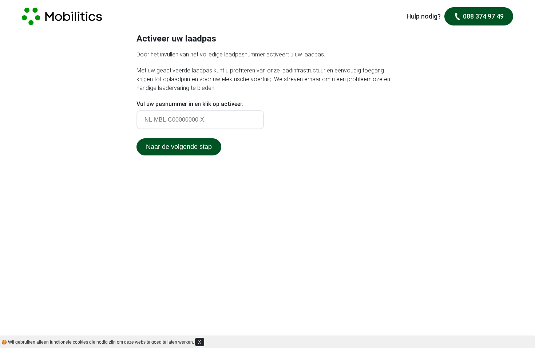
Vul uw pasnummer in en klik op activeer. (189, 103)
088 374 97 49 (483, 16)
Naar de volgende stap (179, 146)
